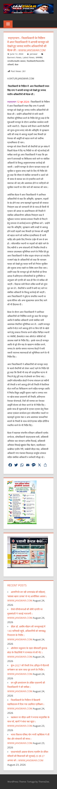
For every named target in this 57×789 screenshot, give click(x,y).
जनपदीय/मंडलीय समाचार (16, 61)
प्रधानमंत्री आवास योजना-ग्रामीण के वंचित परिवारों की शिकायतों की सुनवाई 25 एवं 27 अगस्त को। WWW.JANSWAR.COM (27, 756)
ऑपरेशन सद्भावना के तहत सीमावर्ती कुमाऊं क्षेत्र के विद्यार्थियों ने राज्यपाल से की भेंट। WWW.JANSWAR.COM (27, 652)
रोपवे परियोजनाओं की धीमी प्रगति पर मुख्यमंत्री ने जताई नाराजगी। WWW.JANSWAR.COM (25, 614)
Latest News (28, 57)
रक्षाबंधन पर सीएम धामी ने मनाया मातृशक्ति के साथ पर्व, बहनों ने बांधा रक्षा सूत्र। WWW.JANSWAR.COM (28, 722)
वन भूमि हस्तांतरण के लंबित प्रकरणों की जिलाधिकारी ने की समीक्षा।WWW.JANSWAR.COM (26, 687)
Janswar (34, 54)
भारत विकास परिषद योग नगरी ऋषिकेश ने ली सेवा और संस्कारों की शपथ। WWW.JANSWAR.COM (28, 739)
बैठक (16, 64)
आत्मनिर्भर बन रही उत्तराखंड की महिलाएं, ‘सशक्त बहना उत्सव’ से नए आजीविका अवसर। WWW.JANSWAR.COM (27, 596)
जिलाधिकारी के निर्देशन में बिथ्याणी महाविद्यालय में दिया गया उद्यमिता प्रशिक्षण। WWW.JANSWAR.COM (25, 704)
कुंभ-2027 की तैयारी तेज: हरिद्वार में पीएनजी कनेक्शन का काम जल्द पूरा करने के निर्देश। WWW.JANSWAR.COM (28, 670)
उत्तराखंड (39, 57)
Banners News (14, 57)
